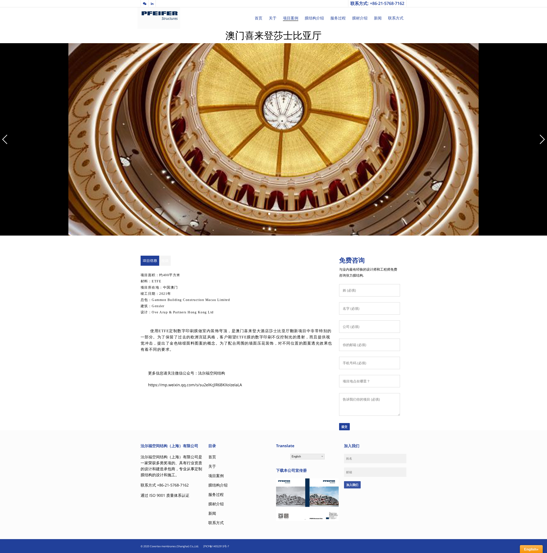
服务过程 (338, 18)
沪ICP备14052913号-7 (214, 546)
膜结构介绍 (314, 18)
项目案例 (290, 18)
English (296, 456)
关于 (272, 18)
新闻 (378, 18)
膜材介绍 (360, 18)
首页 (258, 18)
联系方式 (395, 18)
